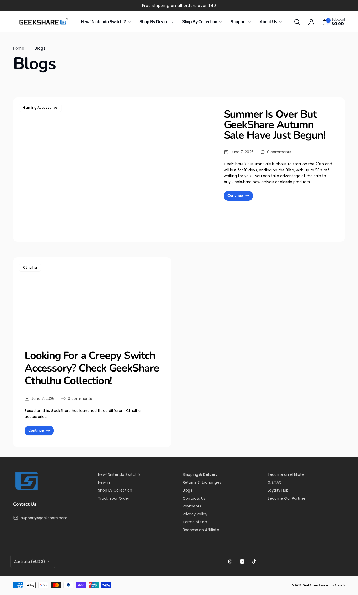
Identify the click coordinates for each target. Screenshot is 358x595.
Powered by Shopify (331, 585)
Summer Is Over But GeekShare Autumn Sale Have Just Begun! (275, 124)
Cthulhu (30, 267)
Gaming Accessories (40, 107)
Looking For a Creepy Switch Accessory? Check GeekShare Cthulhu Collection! (92, 368)
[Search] (297, 22)
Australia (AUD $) (29, 561)
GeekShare (310, 585)
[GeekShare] (26, 490)
